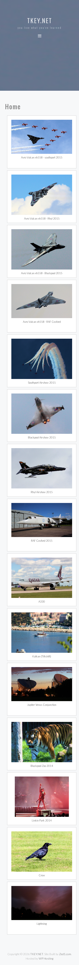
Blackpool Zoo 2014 (42, 765)
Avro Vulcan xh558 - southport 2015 (41, 157)
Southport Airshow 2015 (42, 382)
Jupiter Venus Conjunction (41, 704)
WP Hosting (46, 958)
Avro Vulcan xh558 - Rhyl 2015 (42, 218)
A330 (41, 601)
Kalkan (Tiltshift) (41, 656)
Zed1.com (65, 954)
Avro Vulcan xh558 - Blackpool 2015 (41, 273)
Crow (42, 875)
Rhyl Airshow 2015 (42, 492)
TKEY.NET (39, 20)
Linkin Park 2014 (42, 820)
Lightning (42, 923)
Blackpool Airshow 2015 (42, 437)
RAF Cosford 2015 (41, 540)
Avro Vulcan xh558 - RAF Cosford (42, 321)
